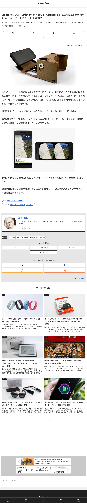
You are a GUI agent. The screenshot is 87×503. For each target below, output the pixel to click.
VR (32, 237)
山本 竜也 (23, 218)
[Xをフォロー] (19, 228)
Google (13, 237)
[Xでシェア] (13, 33)
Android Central (15, 201)
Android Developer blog (22, 204)
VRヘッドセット (40, 237)
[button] (43, 38)
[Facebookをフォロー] (22, 228)
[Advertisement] (43, 437)
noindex (26, 237)
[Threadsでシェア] (53, 33)
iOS (19, 237)
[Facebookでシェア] (33, 33)
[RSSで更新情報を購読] (29, 228)
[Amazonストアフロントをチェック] (26, 228)
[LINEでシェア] (74, 33)
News (5, 237)
